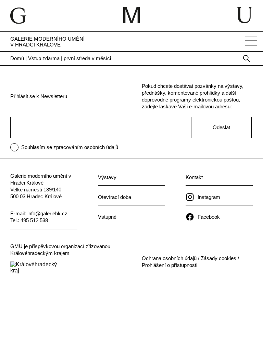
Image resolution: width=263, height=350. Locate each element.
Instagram (209, 197)
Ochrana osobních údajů (169, 258)
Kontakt (194, 177)
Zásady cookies (218, 258)
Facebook (209, 217)
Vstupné (107, 217)
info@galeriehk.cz (47, 213)
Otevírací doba (114, 197)
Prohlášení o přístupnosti (169, 265)
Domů (17, 58)
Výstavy (107, 177)
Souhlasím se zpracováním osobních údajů (69, 147)
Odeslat (221, 127)
